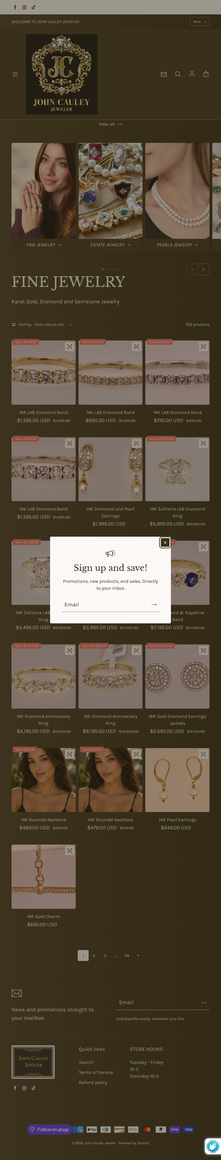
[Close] (165, 542)
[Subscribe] (154, 604)
